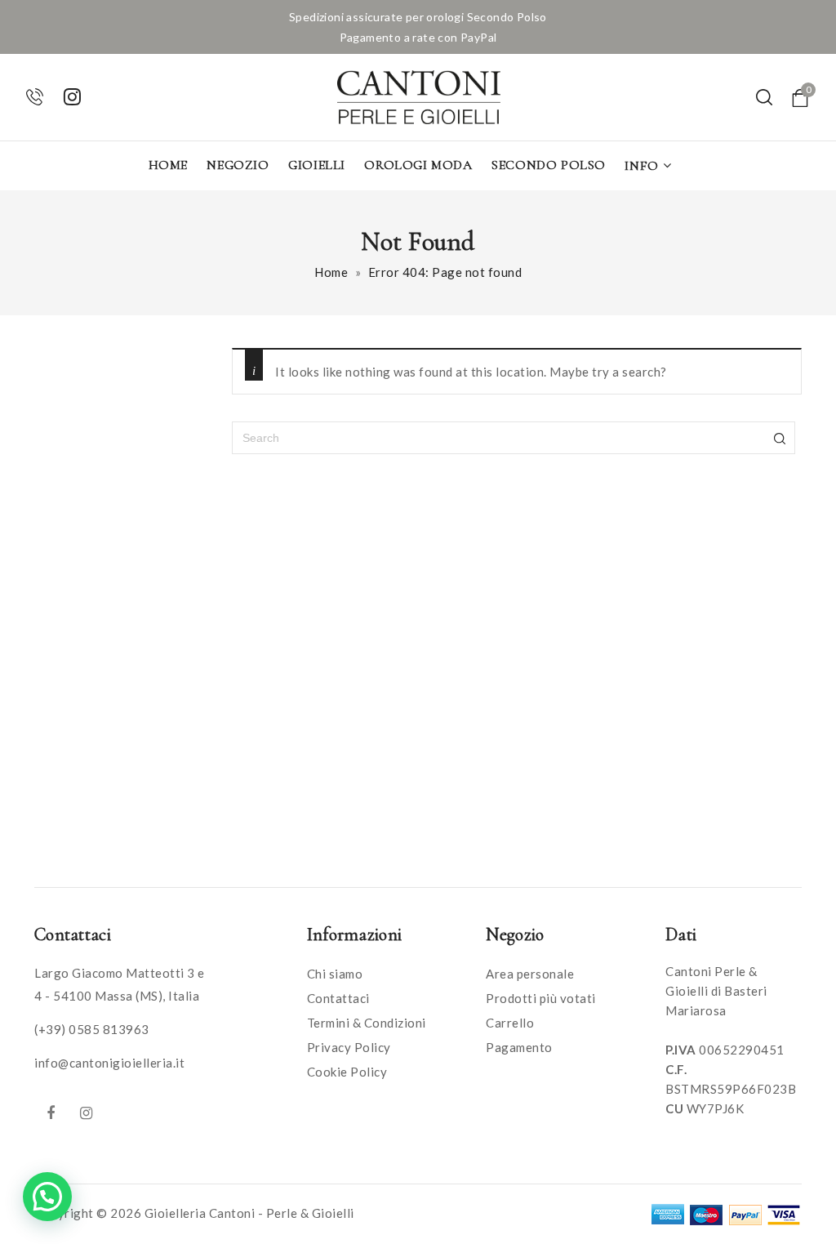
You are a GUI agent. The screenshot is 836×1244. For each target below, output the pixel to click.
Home (168, 165)
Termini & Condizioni (366, 1022)
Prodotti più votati (541, 998)
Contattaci (338, 998)
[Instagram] (86, 1112)
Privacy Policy (349, 1047)
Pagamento (519, 1047)
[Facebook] (50, 1112)
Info (641, 166)
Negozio (238, 165)
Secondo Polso (548, 165)
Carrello (510, 1022)
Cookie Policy (347, 1071)
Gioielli (316, 165)
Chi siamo (335, 973)
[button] (47, 1196)
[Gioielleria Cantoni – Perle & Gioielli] (418, 97)
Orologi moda (418, 165)
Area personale (530, 973)
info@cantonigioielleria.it (109, 1062)
